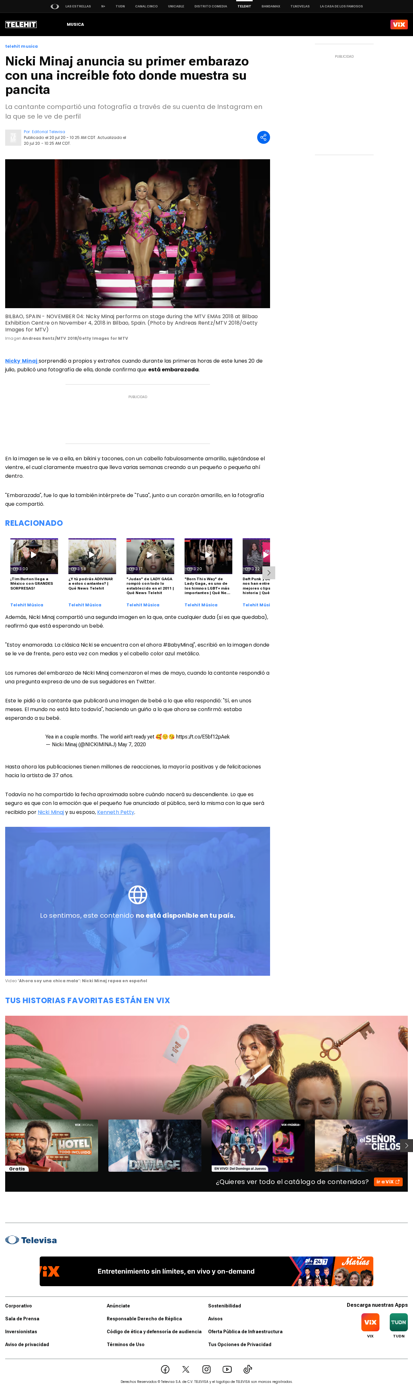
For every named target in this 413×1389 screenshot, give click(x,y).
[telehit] (21, 24)
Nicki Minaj (51, 812)
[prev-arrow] (1, 1145)
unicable (176, 6)
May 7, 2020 (132, 744)
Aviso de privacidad (27, 1344)
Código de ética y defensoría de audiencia (154, 1331)
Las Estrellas (78, 6)
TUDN (120, 6)
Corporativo (18, 1305)
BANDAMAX (271, 6)
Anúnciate (118, 1305)
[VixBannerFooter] (207, 1271)
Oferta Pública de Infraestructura (245, 1331)
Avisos (215, 1318)
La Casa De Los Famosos (341, 6)
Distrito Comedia (211, 6)
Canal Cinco (146, 6)
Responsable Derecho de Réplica (144, 1318)
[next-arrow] (268, 572)
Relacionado (34, 523)
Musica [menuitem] (75, 24)
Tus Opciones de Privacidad (239, 1344)
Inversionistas (21, 1331)
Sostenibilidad (224, 1305)
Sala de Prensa (22, 1318)
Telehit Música (27, 605)
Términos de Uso (126, 1344)
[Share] (263, 137)
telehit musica (21, 46)
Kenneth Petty (115, 812)
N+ (103, 6)
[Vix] (399, 24)
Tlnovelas (300, 6)
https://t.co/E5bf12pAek (203, 737)
